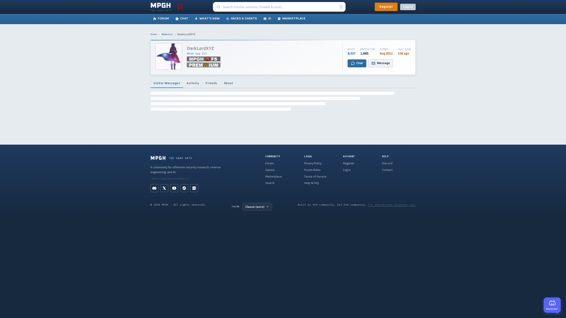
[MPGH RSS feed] (194, 188)
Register (386, 6)
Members (167, 34)
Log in (408, 7)
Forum (269, 163)
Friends (211, 83)
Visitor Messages (166, 83)
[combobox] (280, 6)
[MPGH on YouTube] (174, 188)
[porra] (180, 7)
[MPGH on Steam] (184, 188)
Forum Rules (312, 170)
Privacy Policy (312, 163)
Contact (387, 170)
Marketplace (273, 176)
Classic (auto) (254, 206)
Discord (387, 163)
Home (153, 34)
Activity (193, 83)
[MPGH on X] (164, 188)
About (228, 83)
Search (270, 183)
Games (270, 170)
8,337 (352, 53)
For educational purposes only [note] (392, 204)
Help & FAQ (311, 183)
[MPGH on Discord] (154, 188)
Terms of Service (315, 176)
